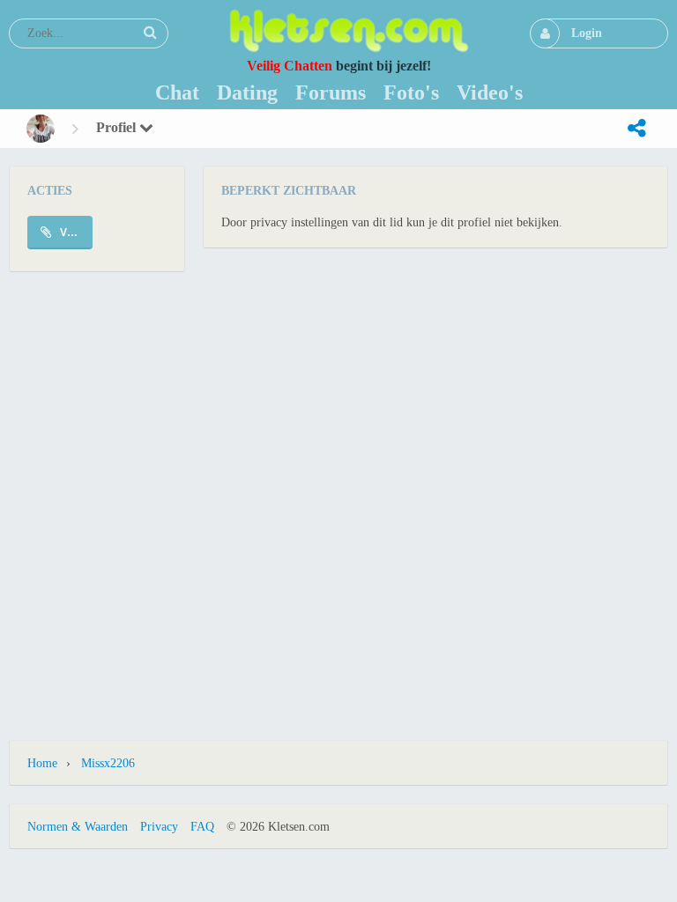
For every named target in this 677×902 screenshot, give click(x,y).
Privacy (159, 826)
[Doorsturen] (636, 129)
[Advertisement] (338, 316)
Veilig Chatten (289, 65)
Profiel (117, 127)
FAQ (202, 826)
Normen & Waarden (77, 826)
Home (42, 763)
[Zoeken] (149, 32)
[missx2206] (40, 129)
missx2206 (108, 763)
